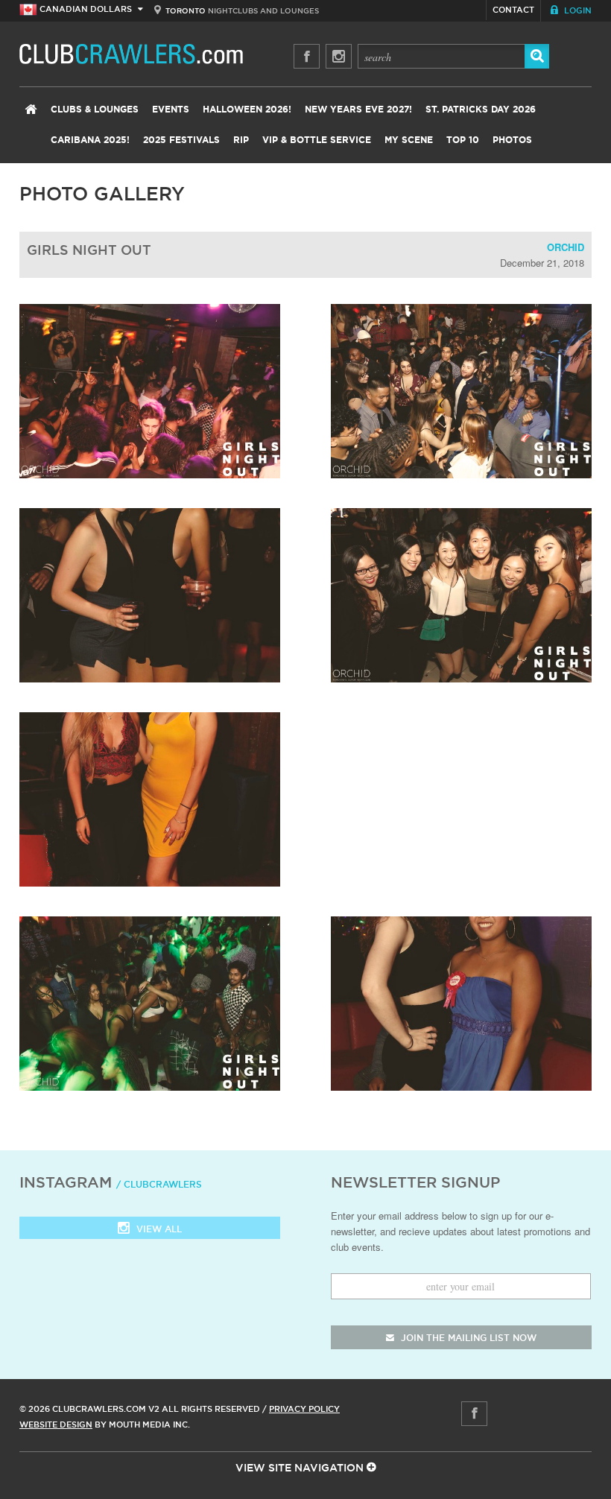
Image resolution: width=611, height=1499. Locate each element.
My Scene (408, 140)
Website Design (55, 1424)
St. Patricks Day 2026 (480, 109)
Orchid (565, 247)
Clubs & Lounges (95, 109)
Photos (512, 140)
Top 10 (462, 140)
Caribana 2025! (90, 140)
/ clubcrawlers (159, 1184)
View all (157, 1229)
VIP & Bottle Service (316, 140)
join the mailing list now (467, 1338)
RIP (241, 140)
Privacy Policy (304, 1408)
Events (170, 109)
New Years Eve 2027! (358, 109)
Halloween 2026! (247, 109)
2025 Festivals (181, 140)
